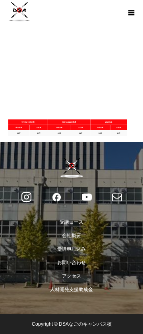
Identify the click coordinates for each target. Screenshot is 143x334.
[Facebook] (56, 197)
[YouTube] (86, 197)
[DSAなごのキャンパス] (71, 168)
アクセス (71, 276)
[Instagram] (26, 197)
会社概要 (71, 235)
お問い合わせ (71, 262)
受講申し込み (71, 249)
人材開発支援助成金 (71, 289)
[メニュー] (131, 12)
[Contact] (116, 197)
